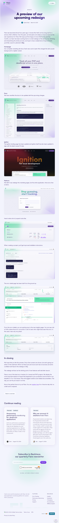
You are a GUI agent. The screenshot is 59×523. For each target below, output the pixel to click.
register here (35, 384)
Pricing (34, 500)
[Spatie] (52, 513)
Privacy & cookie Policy (9, 515)
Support (34, 501)
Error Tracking (35, 496)
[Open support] (56, 520)
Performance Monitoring (38, 498)
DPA (32, 512)
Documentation (50, 501)
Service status (18, 512)
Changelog (49, 500)
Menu (52, 3)
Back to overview (10, 393)
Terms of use (27, 512)
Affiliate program (51, 503)
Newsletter (49, 498)
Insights (49, 496)
